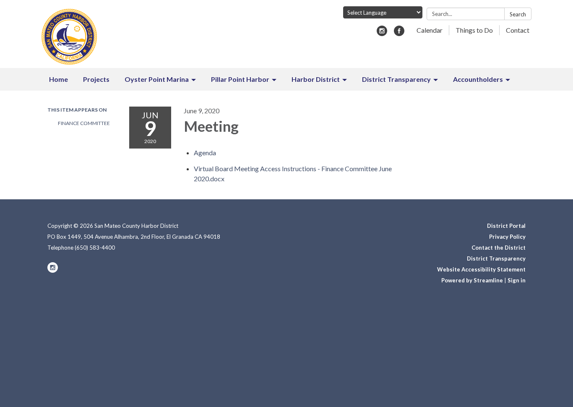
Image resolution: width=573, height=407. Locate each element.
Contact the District (498, 247)
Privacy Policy (507, 236)
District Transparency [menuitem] (396, 79)
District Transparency (496, 258)
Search (518, 14)
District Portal (506, 225)
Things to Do (474, 30)
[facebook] (399, 33)
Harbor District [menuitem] (316, 79)
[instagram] (382, 33)
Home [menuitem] (58, 79)
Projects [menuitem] (96, 79)
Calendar (430, 30)
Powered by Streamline (472, 280)
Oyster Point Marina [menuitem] (157, 79)
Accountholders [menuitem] (478, 79)
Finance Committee (84, 123)
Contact (517, 30)
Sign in (517, 280)
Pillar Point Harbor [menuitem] (240, 79)
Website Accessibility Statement (481, 269)
